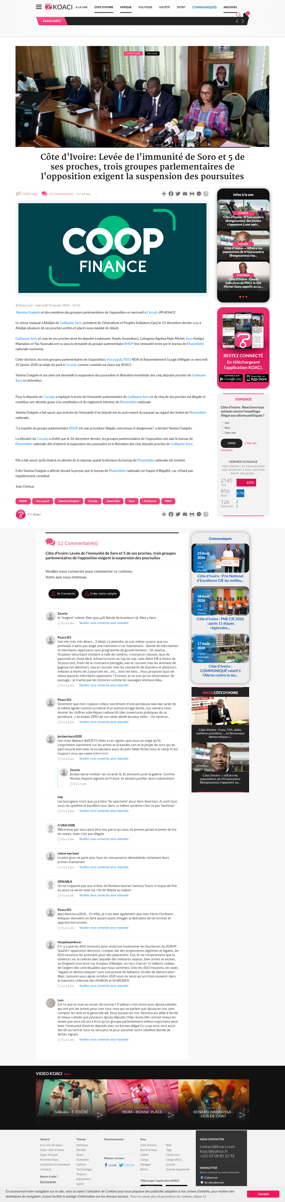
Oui (227, 423)
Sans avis (230, 432)
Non (227, 427)
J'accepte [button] (263, 1194)
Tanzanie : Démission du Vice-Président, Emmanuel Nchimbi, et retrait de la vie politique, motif (139, 21)
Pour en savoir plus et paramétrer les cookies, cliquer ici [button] (168, 1196)
